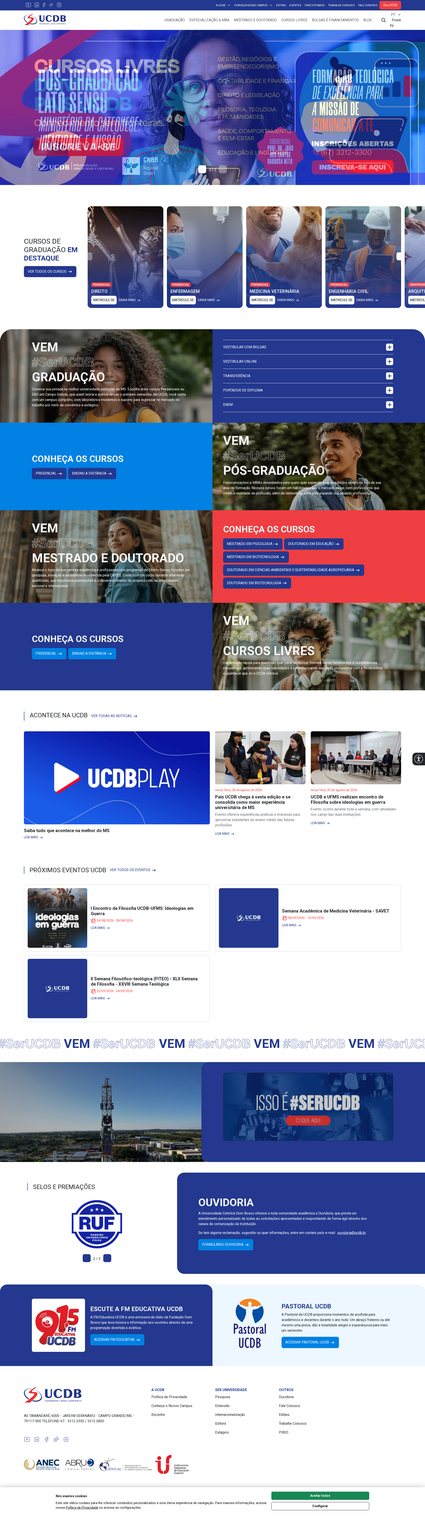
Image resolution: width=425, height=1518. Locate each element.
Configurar (320, 1506)
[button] (418, 759)
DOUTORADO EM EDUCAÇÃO (311, 544)
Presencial (46, 473)
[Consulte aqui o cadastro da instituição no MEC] (96, 1224)
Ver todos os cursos (47, 271)
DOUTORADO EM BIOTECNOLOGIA (254, 583)
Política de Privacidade (169, 1397)
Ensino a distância (89, 473)
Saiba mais (127, 300)
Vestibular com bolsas (244, 347)
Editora (220, 1423)
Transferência (236, 376)
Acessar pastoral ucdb (307, 1342)
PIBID (283, 1432)
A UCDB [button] (220, 5)
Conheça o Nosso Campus (171, 1406)
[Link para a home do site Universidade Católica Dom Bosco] (85, 1394)
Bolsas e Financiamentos (335, 20)
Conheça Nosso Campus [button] (250, 5)
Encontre (158, 1415)
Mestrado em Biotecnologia (253, 557)
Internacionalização (230, 1415)
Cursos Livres (294, 20)
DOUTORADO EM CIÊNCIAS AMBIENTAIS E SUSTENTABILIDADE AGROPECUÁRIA (291, 570)
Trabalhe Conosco (341, 5)
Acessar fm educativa (114, 1339)
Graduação (174, 20)
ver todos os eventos (130, 870)
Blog (367, 20)
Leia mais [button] (31, 837)
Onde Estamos (315, 5)
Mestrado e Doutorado (255, 20)
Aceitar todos (320, 1495)
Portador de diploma (243, 390)
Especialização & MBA (209, 20)
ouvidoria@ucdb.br (351, 1233)
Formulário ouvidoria (223, 1244)
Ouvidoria (286, 1397)
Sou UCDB (390, 5)
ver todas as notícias (112, 716)
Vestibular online (240, 361)
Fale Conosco (368, 5)
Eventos (295, 5)
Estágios (222, 1432)
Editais (281, 5)
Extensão (222, 1406)
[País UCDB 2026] (212, 107)
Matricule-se (104, 300)
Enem (228, 405)
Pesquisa (222, 1397)
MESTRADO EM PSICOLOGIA (250, 544)
